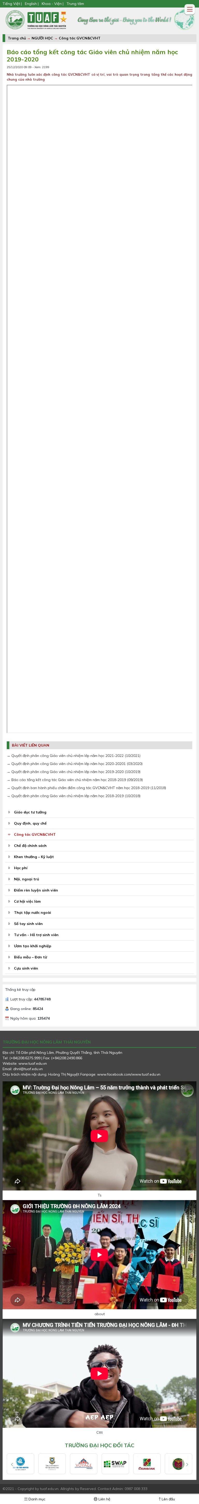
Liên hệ (103, 1499)
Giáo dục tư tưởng (30, 812)
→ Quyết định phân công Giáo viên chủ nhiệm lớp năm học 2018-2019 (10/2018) (73, 795)
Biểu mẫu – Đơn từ (30, 957)
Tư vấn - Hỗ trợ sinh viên (36, 934)
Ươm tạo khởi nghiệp (32, 946)
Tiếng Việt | (13, 3)
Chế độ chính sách (30, 845)
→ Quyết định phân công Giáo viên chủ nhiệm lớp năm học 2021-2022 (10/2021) (73, 755)
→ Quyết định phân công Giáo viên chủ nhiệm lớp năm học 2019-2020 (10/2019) (73, 771)
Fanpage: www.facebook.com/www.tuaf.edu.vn (120, 1074)
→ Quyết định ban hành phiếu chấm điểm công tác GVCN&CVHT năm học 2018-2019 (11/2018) (86, 787)
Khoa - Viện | (52, 3)
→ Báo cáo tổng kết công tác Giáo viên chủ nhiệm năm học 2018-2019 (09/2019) (75, 779)
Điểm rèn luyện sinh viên (36, 890)
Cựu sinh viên (26, 968)
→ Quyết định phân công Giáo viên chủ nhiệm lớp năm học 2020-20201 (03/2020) (75, 763)
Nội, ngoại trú (26, 879)
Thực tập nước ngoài (32, 912)
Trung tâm (75, 3)
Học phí (20, 868)
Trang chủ (17, 38)
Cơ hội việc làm (27, 901)
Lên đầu (168, 1499)
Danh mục (36, 1499)
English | (32, 3)
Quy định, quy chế (30, 823)
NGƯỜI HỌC (43, 38)
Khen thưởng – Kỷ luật (34, 856)
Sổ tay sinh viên (28, 923)
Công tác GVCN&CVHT (80, 38)
